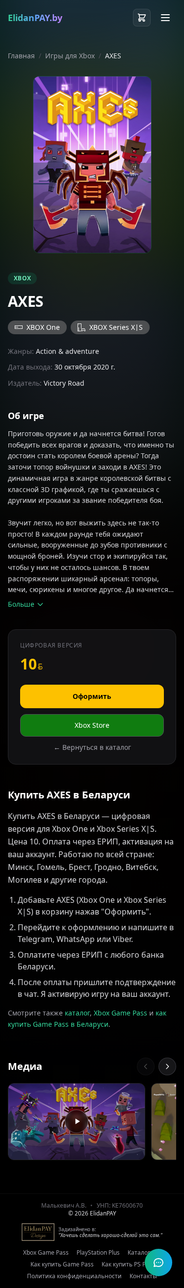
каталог (77, 1012)
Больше (21, 604)
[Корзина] (142, 17)
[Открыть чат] (158, 1262)
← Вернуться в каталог (92, 747)
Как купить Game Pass (62, 1264)
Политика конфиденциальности (74, 1276)
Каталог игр (144, 1253)
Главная (21, 55)
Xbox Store (92, 725)
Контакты (143, 1276)
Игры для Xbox (70, 55)
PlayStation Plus (98, 1253)
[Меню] (165, 17)
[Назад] (146, 1066)
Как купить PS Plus (128, 1264)
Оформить (92, 696)
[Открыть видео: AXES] (76, 1122)
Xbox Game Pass (120, 1012)
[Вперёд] (167, 1066)
